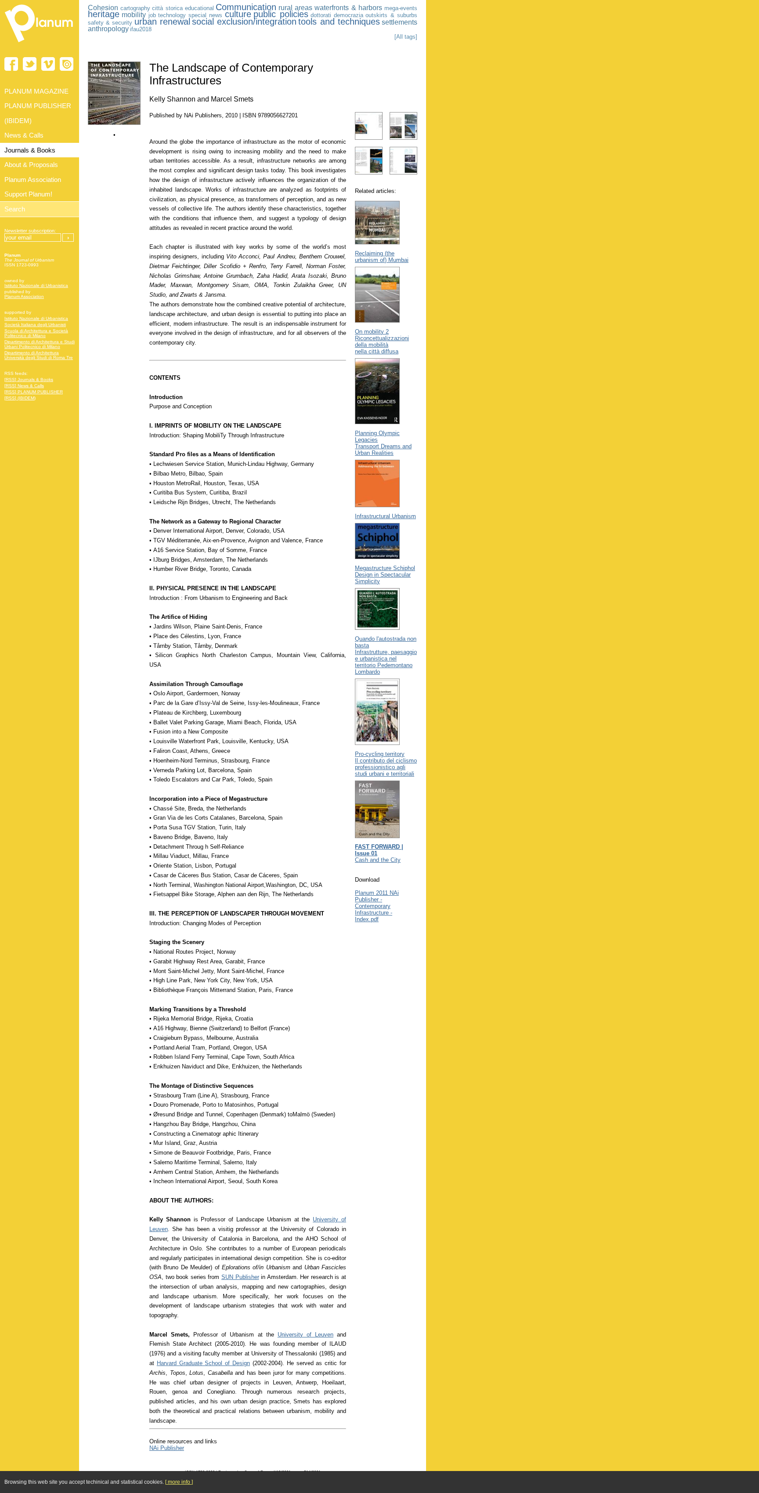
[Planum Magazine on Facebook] (11, 64)
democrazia (348, 15)
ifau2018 (141, 29)
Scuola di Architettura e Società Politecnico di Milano (36, 333)
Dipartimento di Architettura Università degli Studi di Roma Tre (38, 355)
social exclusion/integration (244, 21)
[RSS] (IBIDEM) (20, 398)
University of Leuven (305, 1334)
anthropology (108, 29)
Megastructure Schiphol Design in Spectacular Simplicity (385, 575)
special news (205, 15)
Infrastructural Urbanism (385, 516)
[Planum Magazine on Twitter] (29, 64)
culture (238, 14)
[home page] (39, 43)
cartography (135, 8)
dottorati (321, 15)
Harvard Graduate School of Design (203, 1363)
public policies (280, 14)
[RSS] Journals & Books (28, 379)
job (152, 15)
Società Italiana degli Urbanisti (35, 324)
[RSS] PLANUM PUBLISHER (33, 391)
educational (199, 8)
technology (172, 15)
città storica (167, 8)
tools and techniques (339, 21)
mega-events (400, 8)
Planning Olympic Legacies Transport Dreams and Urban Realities (383, 443)
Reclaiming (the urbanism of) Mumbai (381, 256)
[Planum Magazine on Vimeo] (48, 64)
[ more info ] (179, 1482)
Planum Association (24, 296)
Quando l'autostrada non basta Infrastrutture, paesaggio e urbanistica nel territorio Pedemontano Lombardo (386, 655)
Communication (246, 7)
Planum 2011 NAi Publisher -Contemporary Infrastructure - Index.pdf (377, 906)
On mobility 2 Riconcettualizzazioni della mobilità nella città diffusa (382, 341)
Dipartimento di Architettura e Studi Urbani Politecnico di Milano (39, 344)
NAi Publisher (166, 1448)
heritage (103, 14)
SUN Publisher (240, 1277)
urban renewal (162, 21)
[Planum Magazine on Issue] (66, 64)
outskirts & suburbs (391, 15)
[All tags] (405, 36)
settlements (399, 22)
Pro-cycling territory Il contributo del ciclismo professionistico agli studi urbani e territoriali (386, 764)
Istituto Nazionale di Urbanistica (36, 285)
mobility (134, 14)
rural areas (295, 7)
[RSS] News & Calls (24, 385)
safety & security (110, 22)
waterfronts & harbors (348, 7)
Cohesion (103, 7)
